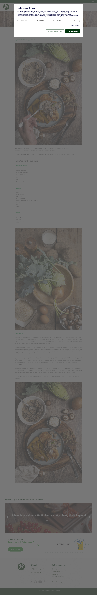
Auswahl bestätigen (55, 31)
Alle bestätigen (73, 31)
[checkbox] (17, 20)
